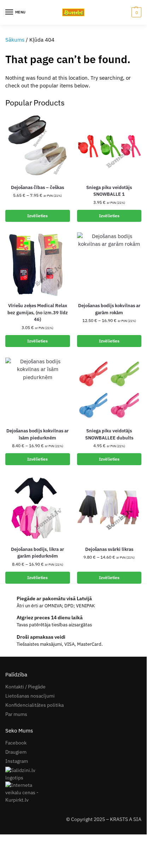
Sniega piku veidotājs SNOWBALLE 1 (109, 190)
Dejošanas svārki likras (109, 549)
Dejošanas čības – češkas (37, 187)
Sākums (14, 39)
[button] (135, 12)
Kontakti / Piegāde (25, 686)
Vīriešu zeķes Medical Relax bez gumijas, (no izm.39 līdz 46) (37, 312)
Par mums (16, 714)
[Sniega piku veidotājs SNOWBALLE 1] (109, 146)
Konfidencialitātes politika (34, 705)
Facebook (16, 743)
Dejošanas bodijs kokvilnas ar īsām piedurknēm (37, 434)
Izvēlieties (37, 215)
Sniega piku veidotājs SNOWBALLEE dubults (109, 434)
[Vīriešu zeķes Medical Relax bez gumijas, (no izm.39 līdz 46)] (37, 264)
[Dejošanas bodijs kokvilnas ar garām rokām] (109, 264)
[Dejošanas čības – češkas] (37, 146)
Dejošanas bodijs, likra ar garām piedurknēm (37, 552)
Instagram (16, 761)
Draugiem (16, 752)
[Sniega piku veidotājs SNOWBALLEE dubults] (109, 390)
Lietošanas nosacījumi (30, 696)
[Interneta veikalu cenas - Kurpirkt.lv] (73, 793)
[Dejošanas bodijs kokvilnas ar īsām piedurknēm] (37, 390)
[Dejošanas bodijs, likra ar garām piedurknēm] (37, 508)
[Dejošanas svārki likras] (109, 508)
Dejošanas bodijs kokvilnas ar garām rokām (109, 309)
